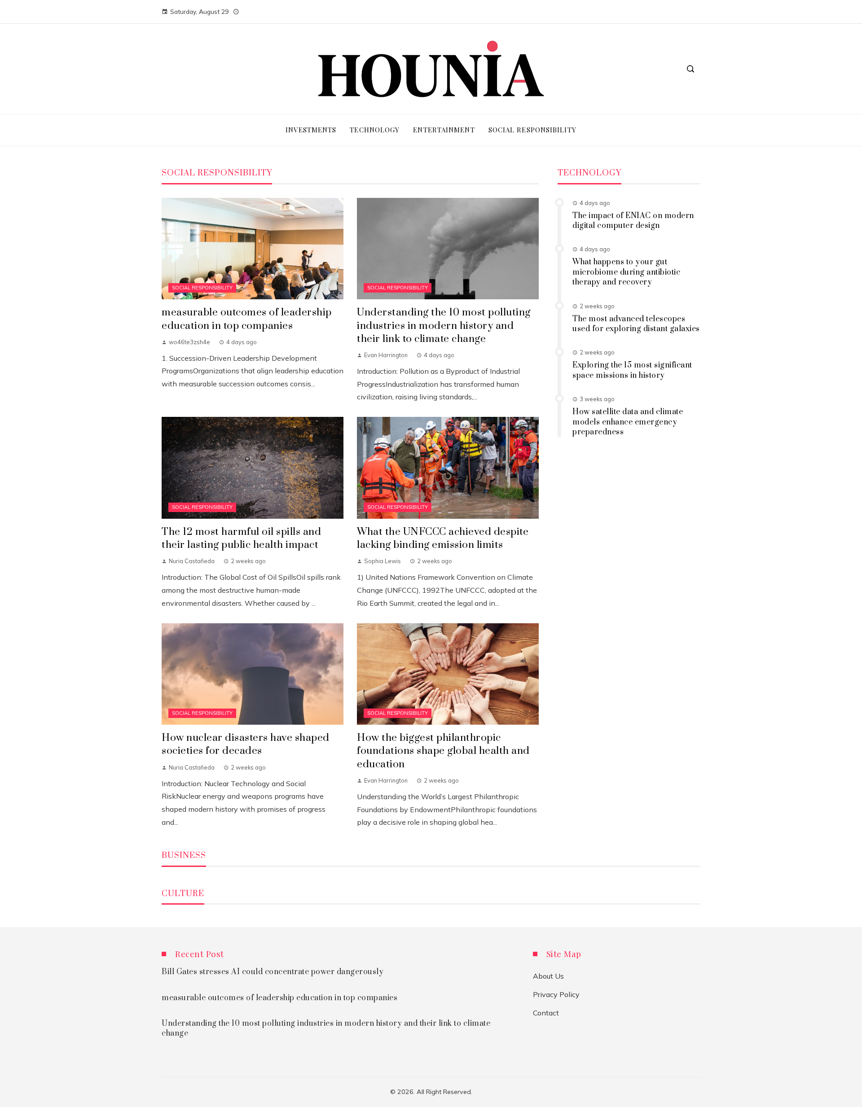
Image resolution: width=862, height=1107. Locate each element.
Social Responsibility (202, 287)
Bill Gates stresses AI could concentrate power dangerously (272, 972)
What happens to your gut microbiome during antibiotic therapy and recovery (626, 272)
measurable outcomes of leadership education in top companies (247, 319)
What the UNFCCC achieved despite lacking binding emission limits (442, 538)
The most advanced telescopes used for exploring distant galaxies (636, 324)
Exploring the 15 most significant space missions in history (632, 370)
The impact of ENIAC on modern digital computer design (633, 221)
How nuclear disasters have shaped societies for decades (246, 744)
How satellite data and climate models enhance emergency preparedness (627, 422)
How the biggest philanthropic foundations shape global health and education (443, 750)
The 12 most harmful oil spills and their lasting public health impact (241, 538)
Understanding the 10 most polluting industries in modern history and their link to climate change (444, 325)
